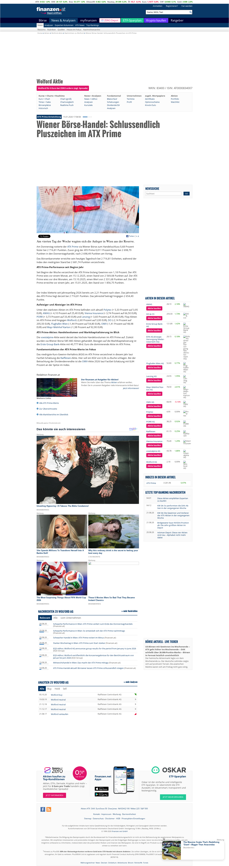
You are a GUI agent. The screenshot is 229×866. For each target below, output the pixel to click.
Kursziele (88, 105)
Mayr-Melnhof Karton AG (155, 388)
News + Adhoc (90, 98)
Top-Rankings (92, 25)
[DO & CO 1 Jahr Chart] (186, 316)
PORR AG (150, 421)
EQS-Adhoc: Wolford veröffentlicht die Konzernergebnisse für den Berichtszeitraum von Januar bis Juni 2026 (93, 656)
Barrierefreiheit (129, 814)
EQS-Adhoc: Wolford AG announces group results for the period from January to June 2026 (94, 648)
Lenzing (86, 316)
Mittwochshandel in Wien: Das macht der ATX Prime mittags (80, 662)
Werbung (117, 814)
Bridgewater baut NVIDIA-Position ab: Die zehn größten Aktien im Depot (173, 525)
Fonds (145, 862)
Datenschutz (98, 818)
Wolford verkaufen (59, 714)
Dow (71, 2)
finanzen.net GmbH (120, 831)
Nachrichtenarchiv (91, 29)
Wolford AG (151, 462)
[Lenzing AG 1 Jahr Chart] (186, 379)
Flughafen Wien (59, 323)
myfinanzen (88, 20)
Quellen (61, 29)
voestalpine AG (153, 451)
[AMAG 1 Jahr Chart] (186, 305)
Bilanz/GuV (112, 98)
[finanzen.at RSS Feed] (48, 809)
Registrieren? (172, 6)
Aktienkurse (122, 862)
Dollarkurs (112, 862)
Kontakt (96, 814)
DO (110, 320)
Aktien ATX (85, 808)
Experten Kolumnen (64, 25)
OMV (104, 323)
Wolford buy (56, 694)
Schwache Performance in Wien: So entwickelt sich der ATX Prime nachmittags (89, 630)
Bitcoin (131, 862)
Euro (144, 2)
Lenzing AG (151, 376)
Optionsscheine (152, 102)
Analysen (49, 25)
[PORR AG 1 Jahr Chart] (186, 423)
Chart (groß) (66, 98)
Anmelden (157, 6)
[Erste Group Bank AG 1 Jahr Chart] (186, 328)
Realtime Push (67, 105)
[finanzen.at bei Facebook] (43, 809)
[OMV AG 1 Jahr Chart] (186, 404)
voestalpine (47, 337)
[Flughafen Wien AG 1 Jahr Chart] (186, 367)
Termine (130, 98)
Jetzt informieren (54, 795)
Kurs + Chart (44, 98)
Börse (43, 20)
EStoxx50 (90, 2)
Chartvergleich (67, 102)
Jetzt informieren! (131, 388)
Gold (179, 2)
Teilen (131, 236)
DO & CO (150, 314)
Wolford (71, 320)
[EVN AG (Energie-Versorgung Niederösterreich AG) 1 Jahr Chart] (186, 348)
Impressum (106, 814)
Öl (129, 2)
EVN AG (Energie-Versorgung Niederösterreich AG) (155, 339)
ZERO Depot (111, 20)
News (40, 25)
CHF (162, 2)
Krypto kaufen (156, 20)
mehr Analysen (131, 681)
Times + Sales (45, 102)
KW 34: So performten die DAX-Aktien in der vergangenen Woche (173, 506)
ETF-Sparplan (132, 20)
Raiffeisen (65, 357)
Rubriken (51, 29)
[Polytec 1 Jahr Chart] (186, 414)
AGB (118, 818)
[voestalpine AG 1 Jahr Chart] (186, 454)
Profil (129, 102)
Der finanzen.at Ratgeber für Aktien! (100, 379)
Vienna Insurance (94, 313)
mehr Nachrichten (130, 611)
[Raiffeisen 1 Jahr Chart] (186, 433)
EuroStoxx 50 (101, 808)
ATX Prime (72, 246)
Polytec (107, 309)
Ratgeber (177, 20)
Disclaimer (110, 818)
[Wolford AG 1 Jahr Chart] (186, 465)
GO (186, 193)
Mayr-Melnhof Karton (58, 327)
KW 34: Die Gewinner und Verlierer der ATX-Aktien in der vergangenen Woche (173, 515)
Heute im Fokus (74, 29)
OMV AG (150, 402)
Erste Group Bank (50, 344)
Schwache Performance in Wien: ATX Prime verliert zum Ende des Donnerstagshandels (93, 624)
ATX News (79, 25)
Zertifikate (150, 98)
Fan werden (186, 6)
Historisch (43, 108)
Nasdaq (110, 2)
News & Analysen (63, 20)
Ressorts (41, 29)
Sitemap (87, 818)
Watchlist (175, 102)
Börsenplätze (45, 105)
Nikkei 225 (135, 808)
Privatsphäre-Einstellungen (133, 818)
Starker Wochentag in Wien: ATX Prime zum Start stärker (79, 643)
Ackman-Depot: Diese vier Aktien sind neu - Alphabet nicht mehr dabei (172, 535)
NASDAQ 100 (124, 808)
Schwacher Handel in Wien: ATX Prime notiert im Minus (78, 637)
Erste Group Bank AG (154, 325)
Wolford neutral (58, 699)
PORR (40, 316)
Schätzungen (113, 102)
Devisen (104, 862)
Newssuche (152, 188)
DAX (53, 2)
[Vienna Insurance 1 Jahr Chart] (188, 442)
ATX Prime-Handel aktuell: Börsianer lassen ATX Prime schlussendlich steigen (88, 668)
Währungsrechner (88, 862)
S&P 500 (144, 808)
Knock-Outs (150, 105)
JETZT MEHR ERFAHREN (173, 797)
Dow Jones (112, 808)
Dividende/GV (113, 105)
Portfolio (175, 98)
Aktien (114, 382)
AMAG (46, 313)
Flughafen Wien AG (155, 363)
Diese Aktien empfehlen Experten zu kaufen (172, 499)
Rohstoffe (138, 862)
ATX (37, 2)
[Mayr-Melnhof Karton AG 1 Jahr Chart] (186, 392)
